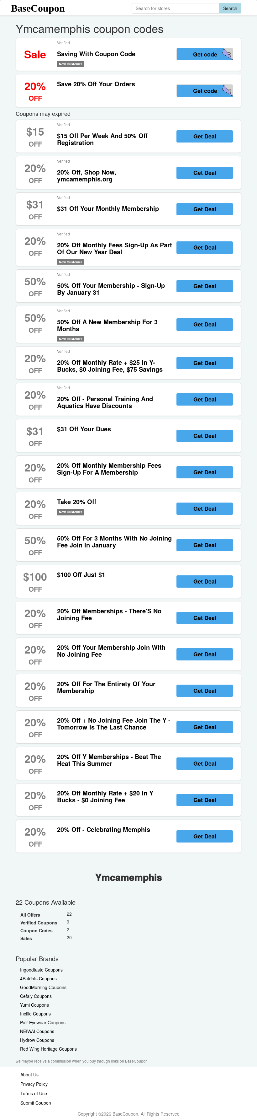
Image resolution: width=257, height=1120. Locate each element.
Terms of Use (33, 1093)
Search (230, 8)
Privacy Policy (34, 1084)
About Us (29, 1074)
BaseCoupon (38, 8)
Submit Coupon (35, 1103)
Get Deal (204, 136)
